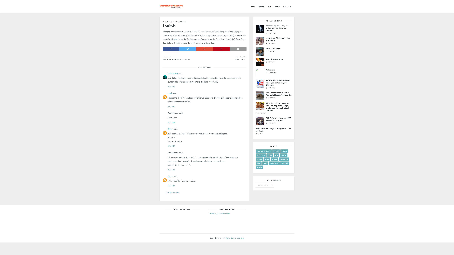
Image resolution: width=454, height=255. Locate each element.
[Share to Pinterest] (221, 49)
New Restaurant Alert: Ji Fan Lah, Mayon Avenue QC (278, 93)
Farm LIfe (261, 155)
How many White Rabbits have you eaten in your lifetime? (278, 82)
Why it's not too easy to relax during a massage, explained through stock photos (277, 106)
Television (274, 163)
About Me (288, 6)
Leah (170, 93)
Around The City (264, 151)
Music (259, 159)
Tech (277, 6)
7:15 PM (171, 146)
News (267, 159)
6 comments (181, 21)
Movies (283, 155)
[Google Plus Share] (204, 49)
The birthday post (274, 59)
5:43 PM (171, 170)
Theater (284, 163)
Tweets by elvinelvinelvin (219, 214)
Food (270, 155)
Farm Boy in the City (235, 238)
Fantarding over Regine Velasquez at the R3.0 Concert (277, 28)
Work (261, 6)
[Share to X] (187, 49)
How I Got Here (273, 48)
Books (276, 151)
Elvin (170, 129)
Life (253, 6)
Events (284, 151)
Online (274, 159)
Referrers (270, 70)
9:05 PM (171, 106)
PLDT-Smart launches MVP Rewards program (278, 119)
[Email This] (238, 49)
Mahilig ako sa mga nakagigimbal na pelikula (273, 129)
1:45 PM (171, 86)
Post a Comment (172, 192)
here (175, 39)
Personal (284, 159)
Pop (269, 6)
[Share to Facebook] (171, 49)
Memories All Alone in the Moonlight (278, 39)
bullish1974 (173, 73)
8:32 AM (171, 122)
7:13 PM (171, 186)
